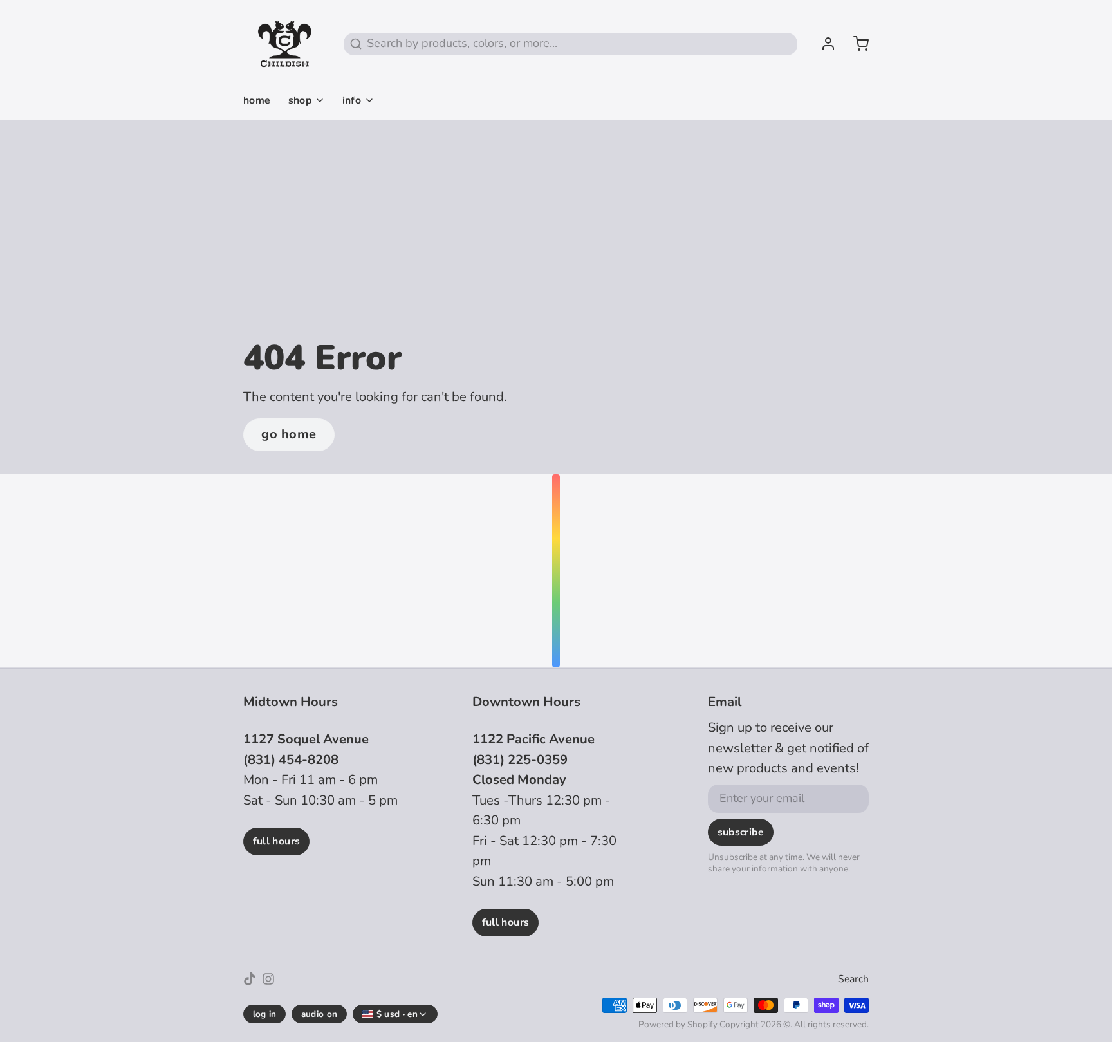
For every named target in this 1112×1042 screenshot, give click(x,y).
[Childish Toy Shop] (284, 44)
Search (853, 979)
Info (352, 100)
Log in (265, 1014)
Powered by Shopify (678, 1024)
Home (257, 100)
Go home (289, 434)
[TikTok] (249, 978)
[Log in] (822, 43)
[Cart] (855, 43)
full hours (277, 841)
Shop (300, 100)
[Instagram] (268, 978)
